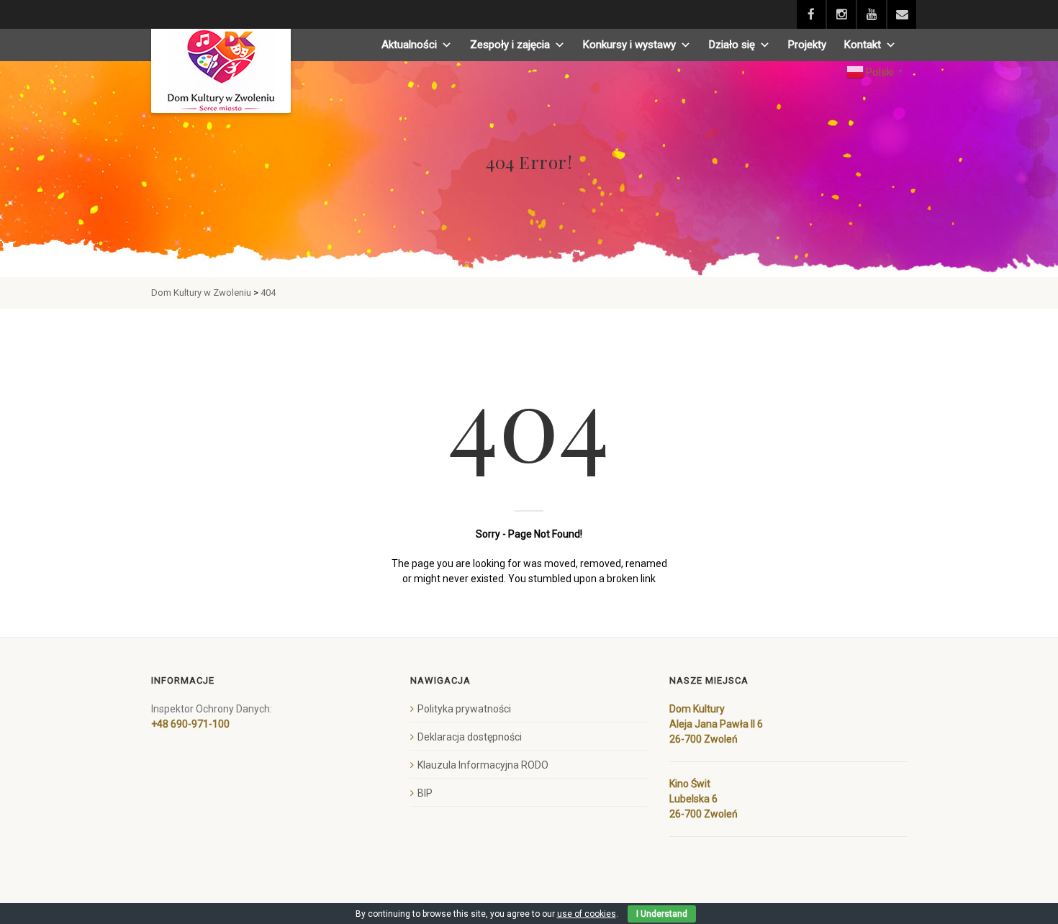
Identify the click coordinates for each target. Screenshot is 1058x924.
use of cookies (586, 914)
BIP (425, 793)
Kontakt (862, 44)
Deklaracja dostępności (469, 737)
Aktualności (409, 44)
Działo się (732, 44)
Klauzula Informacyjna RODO (482, 765)
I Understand (661, 914)
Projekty (807, 44)
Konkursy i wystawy (629, 44)
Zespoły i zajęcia (510, 44)
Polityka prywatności (464, 709)
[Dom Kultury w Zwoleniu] (221, 71)
